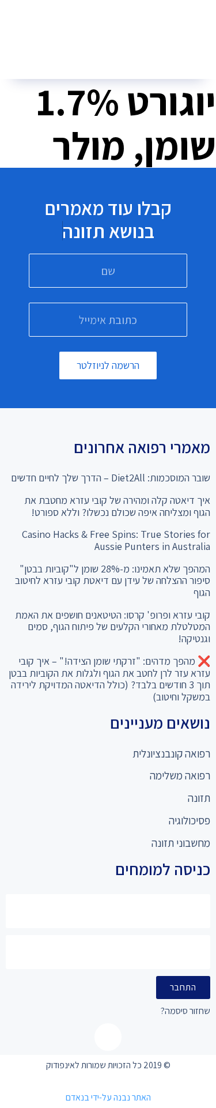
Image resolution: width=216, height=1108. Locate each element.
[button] (104, 57)
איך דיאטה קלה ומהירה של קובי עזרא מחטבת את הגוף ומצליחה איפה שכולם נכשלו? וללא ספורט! (117, 506)
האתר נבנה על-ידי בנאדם (108, 1097)
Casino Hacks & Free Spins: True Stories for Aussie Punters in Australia (116, 540)
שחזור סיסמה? (185, 1011)
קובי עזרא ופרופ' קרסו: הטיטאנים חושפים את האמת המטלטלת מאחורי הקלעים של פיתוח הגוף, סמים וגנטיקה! (112, 626)
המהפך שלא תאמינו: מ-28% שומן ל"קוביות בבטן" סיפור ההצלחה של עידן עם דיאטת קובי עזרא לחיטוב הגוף (112, 580)
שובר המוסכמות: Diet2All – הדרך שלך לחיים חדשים (110, 477)
